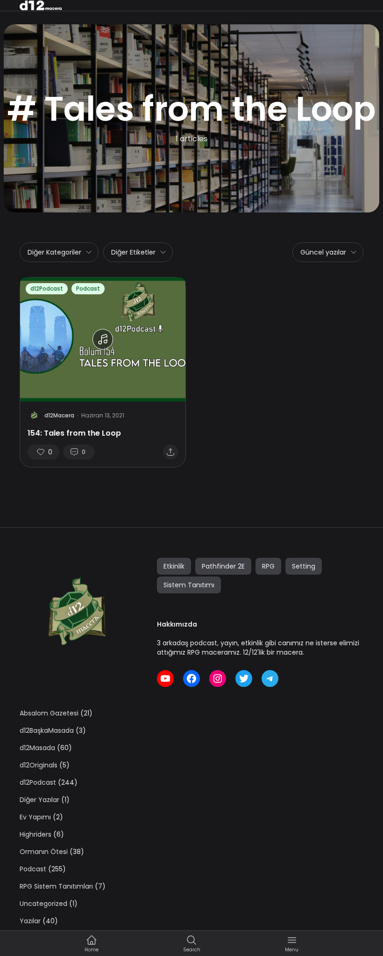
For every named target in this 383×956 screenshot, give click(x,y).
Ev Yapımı (35, 817)
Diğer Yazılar (39, 799)
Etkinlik (173, 566)
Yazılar (30, 921)
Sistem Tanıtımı (188, 585)
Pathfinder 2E (223, 566)
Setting (303, 566)
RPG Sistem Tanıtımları (56, 886)
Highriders (35, 834)
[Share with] (170, 452)
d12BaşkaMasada (47, 730)
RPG (268, 566)
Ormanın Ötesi (44, 851)
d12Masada (37, 747)
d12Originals (38, 765)
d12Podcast (46, 288)
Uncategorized (43, 903)
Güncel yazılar (323, 252)
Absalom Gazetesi (49, 713)
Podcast (88, 288)
